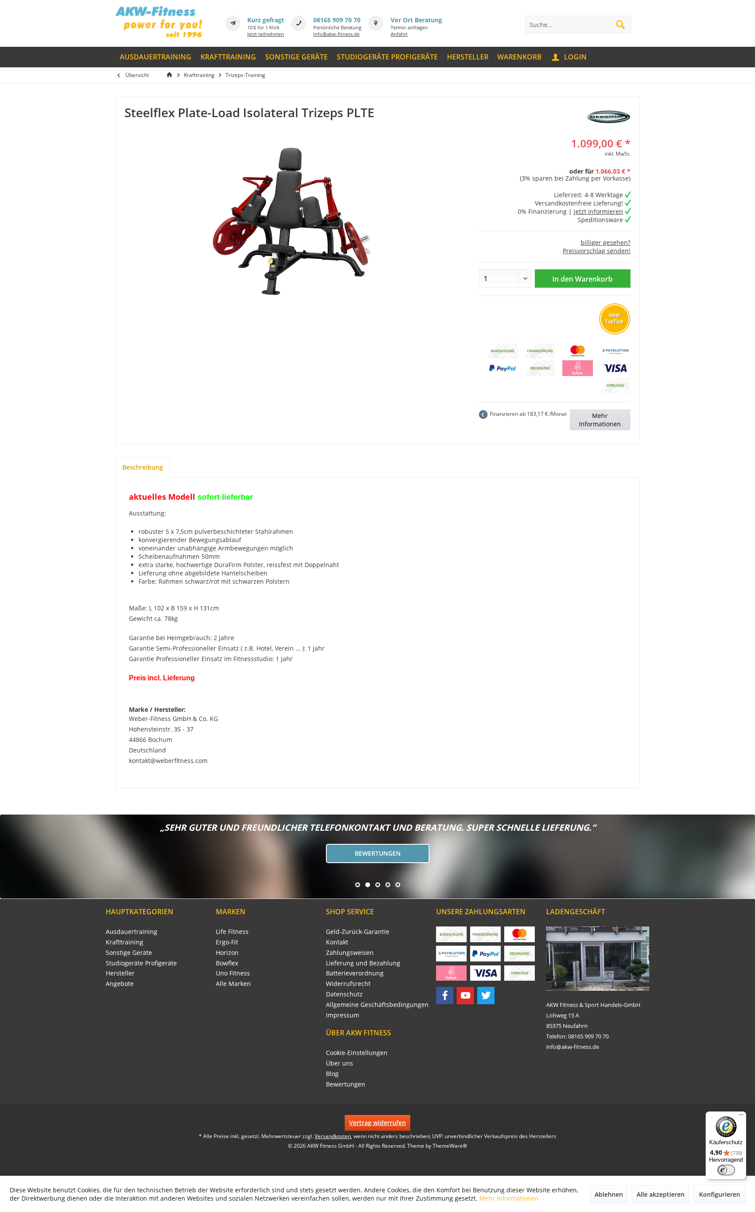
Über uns (339, 1063)
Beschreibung (142, 467)
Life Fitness (232, 931)
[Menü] (741, 1116)
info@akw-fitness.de (336, 34)
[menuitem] (155, 57)
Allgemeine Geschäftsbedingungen (377, 1004)
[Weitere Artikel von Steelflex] (608, 117)
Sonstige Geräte (129, 952)
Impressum (342, 1015)
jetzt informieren (598, 211)
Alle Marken (233, 983)
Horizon (227, 952)
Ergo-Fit (227, 942)
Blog (332, 1073)
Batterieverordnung (355, 973)
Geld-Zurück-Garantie (357, 931)
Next (8, 856)
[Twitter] (486, 995)
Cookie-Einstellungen (357, 1052)
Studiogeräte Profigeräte (141, 963)
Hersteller (120, 973)
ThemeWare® (450, 1145)
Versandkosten (333, 1136)
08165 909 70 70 (336, 20)
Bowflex (227, 963)
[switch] (726, 1170)
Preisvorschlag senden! (596, 251)
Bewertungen (378, 853)
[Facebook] (445, 995)
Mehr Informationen (600, 419)
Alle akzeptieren (661, 1194)
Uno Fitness (233, 973)
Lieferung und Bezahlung (363, 963)
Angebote (120, 983)
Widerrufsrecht (348, 983)
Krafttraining (124, 942)
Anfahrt (399, 34)
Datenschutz (344, 994)
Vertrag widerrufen (377, 1122)
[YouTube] (465, 995)
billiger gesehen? (605, 242)
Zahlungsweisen (350, 952)
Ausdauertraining (131, 931)
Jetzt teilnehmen (265, 34)
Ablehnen (609, 1194)
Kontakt (337, 942)
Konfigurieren (719, 1194)
